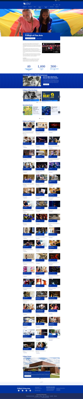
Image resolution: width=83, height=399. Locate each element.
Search (59, 0)
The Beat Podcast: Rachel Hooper (47, 100)
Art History (25, 259)
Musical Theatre (51, 310)
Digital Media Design (26, 168)
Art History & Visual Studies (39, 129)
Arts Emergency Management (38, 298)
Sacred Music (38, 220)
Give (59, 4)
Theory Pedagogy (26, 348)
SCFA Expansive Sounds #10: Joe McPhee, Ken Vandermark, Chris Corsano (36, 109)
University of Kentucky (25, 0)
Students (56, 6)
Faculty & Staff (45, 7)
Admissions (30, 6)
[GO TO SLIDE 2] (40, 118)
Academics (24, 6)
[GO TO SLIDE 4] (42, 118)
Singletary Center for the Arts (50, 390)
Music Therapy (25, 220)
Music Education (38, 207)
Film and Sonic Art (51, 143)
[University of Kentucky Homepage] (41, 394)
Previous (24, 97)
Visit (54, 4)
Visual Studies (25, 297)
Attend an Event (39, 38)
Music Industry (25, 156)
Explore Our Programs (30, 38)
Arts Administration (26, 143)
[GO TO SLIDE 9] (44, 102)
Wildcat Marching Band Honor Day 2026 (54, 108)
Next (59, 97)
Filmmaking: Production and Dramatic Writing (39, 310)
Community (51, 6)
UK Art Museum (27, 372)
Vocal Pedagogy (38, 348)
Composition (25, 207)
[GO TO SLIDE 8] (43, 102)
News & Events (40, 7)
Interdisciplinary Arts (39, 272)
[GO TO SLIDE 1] (39, 118)
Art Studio (50, 168)
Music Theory (38, 194)
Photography (38, 285)
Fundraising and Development (38, 336)
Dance (37, 143)
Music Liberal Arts (39, 156)
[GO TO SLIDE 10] (45, 102)
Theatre (50, 156)
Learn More (46, 84)
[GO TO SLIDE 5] (43, 118)
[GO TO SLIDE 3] (41, 118)
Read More (51, 132)
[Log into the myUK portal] (56, 0)
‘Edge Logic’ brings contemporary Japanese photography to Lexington (30, 100)
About (35, 6)
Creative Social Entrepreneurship (26, 310)
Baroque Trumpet (51, 297)
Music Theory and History (27, 285)
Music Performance (39, 168)
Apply (57, 4)
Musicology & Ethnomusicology (51, 194)
